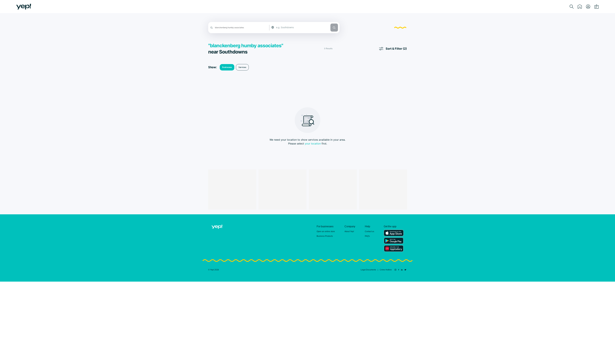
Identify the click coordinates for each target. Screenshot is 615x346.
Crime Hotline (386, 270)
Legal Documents (368, 270)
